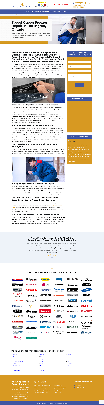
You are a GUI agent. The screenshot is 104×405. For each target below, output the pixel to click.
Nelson (41, 368)
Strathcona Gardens (72, 359)
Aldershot (15, 354)
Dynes (14, 363)
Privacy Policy (57, 392)
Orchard (42, 370)
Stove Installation (58, 390)
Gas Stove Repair (38, 387)
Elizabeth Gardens (17, 365)
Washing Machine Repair (41, 392)
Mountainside (43, 365)
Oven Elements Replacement (42, 390)
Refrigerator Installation (60, 389)
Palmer (69, 354)
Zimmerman (70, 365)
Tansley (69, 361)
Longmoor (42, 359)
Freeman (15, 368)
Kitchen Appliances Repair (41, 389)
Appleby (15, 356)
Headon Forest (16, 370)
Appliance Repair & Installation (40, 11)
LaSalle (42, 356)
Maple (41, 361)
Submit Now (79, 84)
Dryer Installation (58, 385)
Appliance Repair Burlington (61, 403)
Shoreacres (70, 356)
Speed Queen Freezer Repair (23, 14)
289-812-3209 (78, 7)
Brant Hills (15, 359)
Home (27, 11)
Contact (65, 11)
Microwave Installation (60, 387)
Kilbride (42, 354)
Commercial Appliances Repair (42, 385)
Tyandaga (70, 363)
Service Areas (56, 11)
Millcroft (42, 363)
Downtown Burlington (18, 361)
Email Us (78, 385)
